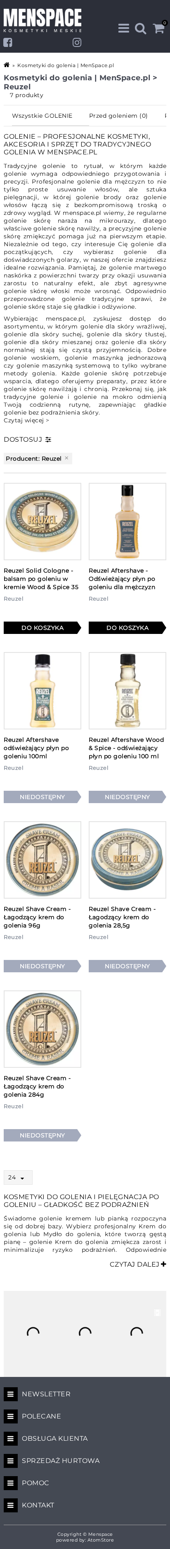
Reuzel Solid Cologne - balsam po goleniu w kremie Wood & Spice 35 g (41, 583)
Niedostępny (42, 797)
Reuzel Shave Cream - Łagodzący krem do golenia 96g (37, 917)
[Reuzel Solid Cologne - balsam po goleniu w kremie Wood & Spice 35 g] (42, 521)
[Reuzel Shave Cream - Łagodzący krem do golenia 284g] (42, 1029)
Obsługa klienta (55, 1438)
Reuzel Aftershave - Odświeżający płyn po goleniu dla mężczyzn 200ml (122, 583)
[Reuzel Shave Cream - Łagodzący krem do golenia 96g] (42, 860)
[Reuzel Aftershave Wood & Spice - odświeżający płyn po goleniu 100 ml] (127, 691)
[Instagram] (77, 42)
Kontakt (38, 1505)
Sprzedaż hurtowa (60, 1461)
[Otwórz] (24, 1178)
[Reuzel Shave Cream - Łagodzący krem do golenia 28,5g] (127, 860)
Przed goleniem (118, 115)
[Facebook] (7, 42)
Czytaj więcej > (27, 420)
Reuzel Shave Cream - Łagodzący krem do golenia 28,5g (122, 917)
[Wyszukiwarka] (141, 28)
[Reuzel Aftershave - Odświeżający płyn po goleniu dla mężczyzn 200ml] (127, 521)
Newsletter (46, 1394)
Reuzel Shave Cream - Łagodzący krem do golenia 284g (37, 1086)
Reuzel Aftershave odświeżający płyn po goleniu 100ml (36, 748)
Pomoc (36, 1483)
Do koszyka (42, 627)
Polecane (41, 1416)
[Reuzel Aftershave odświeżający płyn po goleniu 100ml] (42, 691)
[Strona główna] (7, 65)
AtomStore (100, 1540)
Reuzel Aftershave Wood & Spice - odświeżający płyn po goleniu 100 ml (126, 748)
